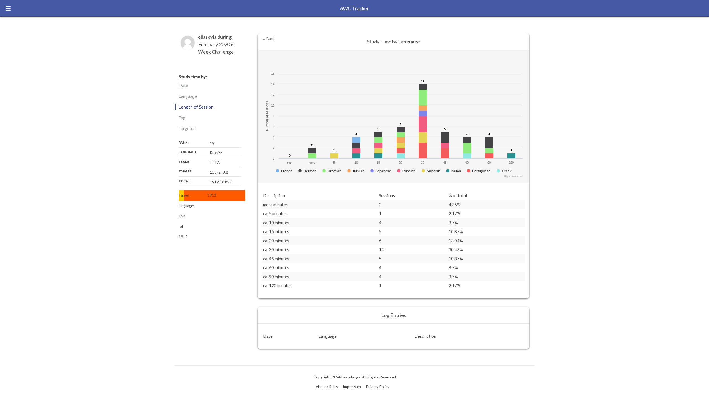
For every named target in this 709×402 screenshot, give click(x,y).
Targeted (187, 128)
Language (188, 96)
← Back (268, 39)
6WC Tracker (354, 8)
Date (183, 85)
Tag (182, 117)
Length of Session (196, 106)
